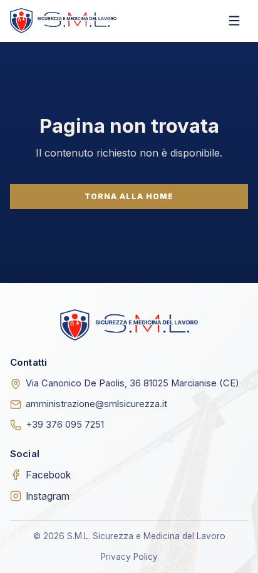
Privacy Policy (129, 557)
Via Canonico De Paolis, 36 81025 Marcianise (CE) (132, 383)
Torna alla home (129, 196)
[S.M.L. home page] (63, 20)
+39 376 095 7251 (65, 424)
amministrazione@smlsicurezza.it (96, 404)
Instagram (48, 496)
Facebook (48, 475)
